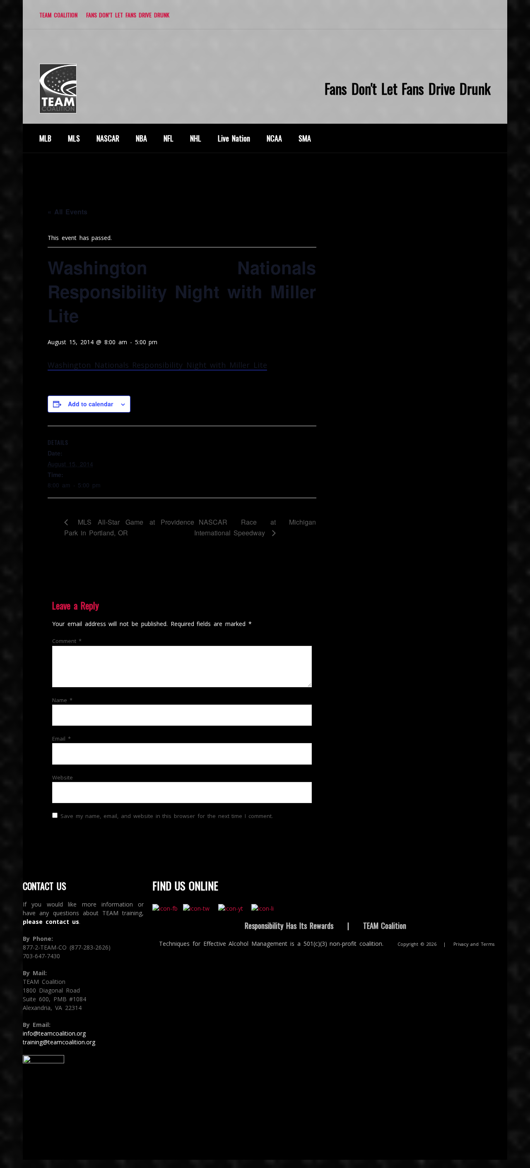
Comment (67, 641)
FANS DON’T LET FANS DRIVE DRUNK (127, 14)
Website (62, 777)
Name (62, 700)
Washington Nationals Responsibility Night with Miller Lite (157, 365)
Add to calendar (90, 404)
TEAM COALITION (58, 14)
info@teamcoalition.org (54, 1033)
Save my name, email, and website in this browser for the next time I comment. (166, 816)
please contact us (51, 922)
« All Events (67, 211)
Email (61, 738)
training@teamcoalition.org (59, 1042)
